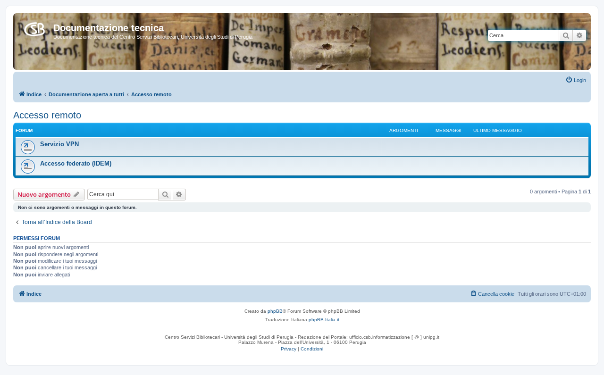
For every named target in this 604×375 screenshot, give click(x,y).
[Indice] (34, 27)
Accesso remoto (47, 115)
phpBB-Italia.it (324, 319)
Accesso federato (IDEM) (75, 163)
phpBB (275, 311)
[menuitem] (575, 80)
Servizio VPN (59, 144)
